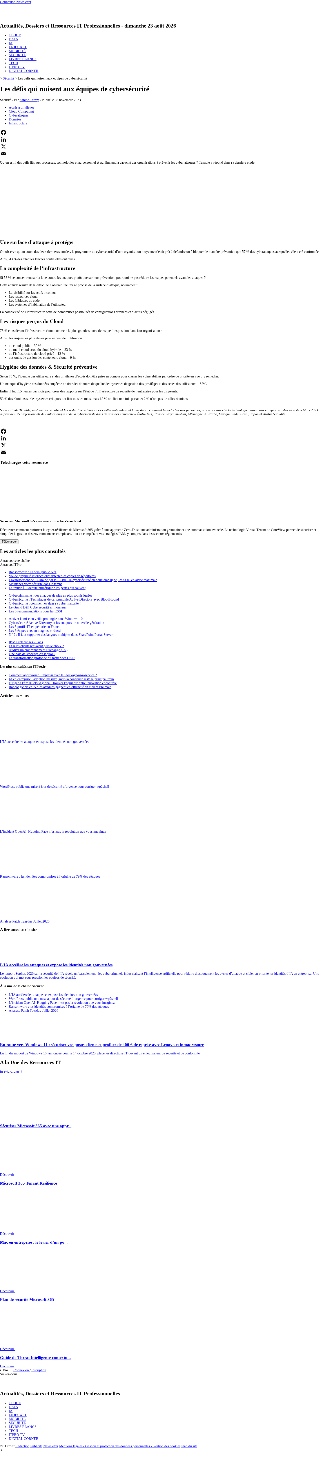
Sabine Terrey (29, 100)
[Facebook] (161, 132)
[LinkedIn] (161, 139)
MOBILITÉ (17, 51)
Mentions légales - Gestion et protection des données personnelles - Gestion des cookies (119, 1446)
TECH (13, 63)
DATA (13, 39)
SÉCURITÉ (17, 55)
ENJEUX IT (18, 47)
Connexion (21, 1370)
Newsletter (50, 1446)
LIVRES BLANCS (22, 59)
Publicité (36, 1446)
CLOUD (15, 35)
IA (11, 43)
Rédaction (22, 1446)
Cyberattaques (19, 115)
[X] (161, 146)
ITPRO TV (17, 67)
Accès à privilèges (21, 107)
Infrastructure (18, 123)
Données (15, 119)
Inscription (38, 1370)
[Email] (161, 153)
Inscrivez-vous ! (11, 1072)
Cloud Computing (21, 111)
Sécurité (8, 78)
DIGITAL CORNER (23, 71)
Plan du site (189, 1446)
